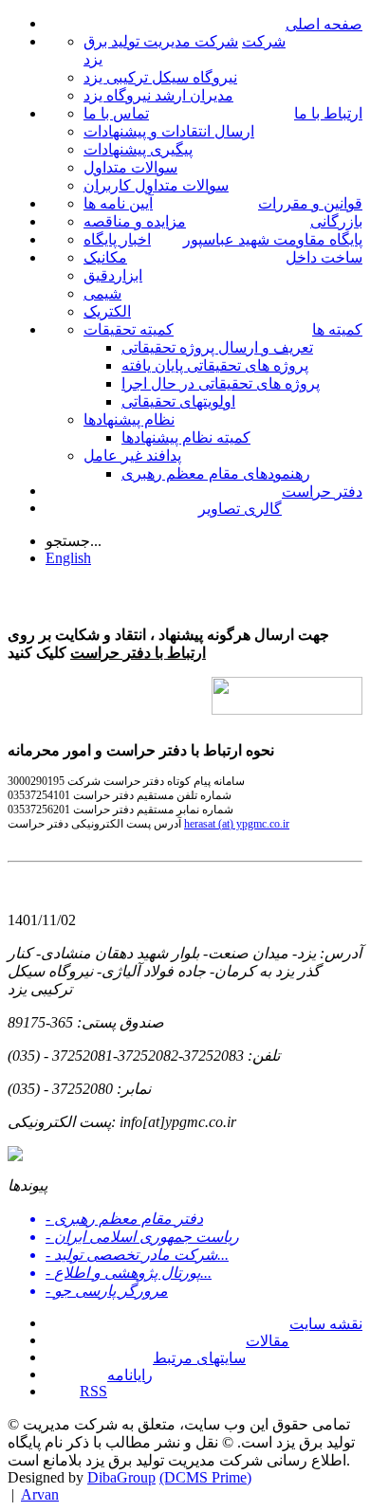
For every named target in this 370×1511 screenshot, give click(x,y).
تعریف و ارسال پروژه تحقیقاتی (217, 347)
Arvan (40, 1494)
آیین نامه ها (118, 203)
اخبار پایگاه (117, 239)
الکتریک (107, 311)
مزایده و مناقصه (134, 221)
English (68, 558)
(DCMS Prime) (205, 1477)
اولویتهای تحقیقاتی (178, 401)
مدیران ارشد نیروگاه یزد (158, 95)
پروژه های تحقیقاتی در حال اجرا (220, 383)
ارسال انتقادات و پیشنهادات (168, 131)
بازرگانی (336, 221)
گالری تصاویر (240, 509)
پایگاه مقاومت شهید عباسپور (272, 239)
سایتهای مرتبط (199, 1358)
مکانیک (105, 257)
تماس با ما (116, 113)
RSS (93, 1391)
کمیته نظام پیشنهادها (185, 437)
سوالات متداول (130, 167)
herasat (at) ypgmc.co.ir (236, 823)
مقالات (267, 1341)
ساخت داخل (324, 257)
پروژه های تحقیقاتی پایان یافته (214, 365)
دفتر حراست (322, 491)
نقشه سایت (325, 1324)
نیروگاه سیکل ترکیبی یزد (160, 77)
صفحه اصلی (324, 24)
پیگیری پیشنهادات (138, 149)
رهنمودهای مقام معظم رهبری (215, 473)
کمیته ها (337, 329)
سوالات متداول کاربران (156, 185)
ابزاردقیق (112, 275)
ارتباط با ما (328, 113)
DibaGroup (121, 1477)
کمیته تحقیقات (128, 329)
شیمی (102, 293)
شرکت (264, 41)
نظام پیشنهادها (129, 419)
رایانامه (130, 1375)
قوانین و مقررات (310, 203)
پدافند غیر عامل (132, 455)
